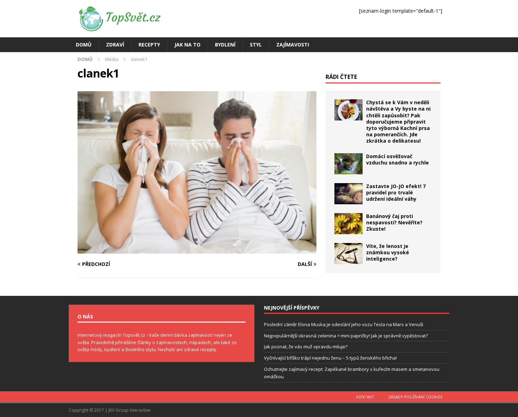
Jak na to (187, 44)
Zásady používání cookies (415, 396)
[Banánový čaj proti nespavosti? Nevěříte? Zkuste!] (348, 223)
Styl (256, 44)
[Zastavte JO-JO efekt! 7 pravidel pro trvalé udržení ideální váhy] (348, 193)
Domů (84, 44)
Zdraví (115, 44)
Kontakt (365, 396)
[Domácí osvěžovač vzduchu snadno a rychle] (348, 163)
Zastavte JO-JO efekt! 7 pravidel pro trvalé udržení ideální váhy (396, 192)
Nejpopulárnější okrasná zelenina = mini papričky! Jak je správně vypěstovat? (346, 335)
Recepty (149, 44)
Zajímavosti (292, 44)
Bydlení (225, 44)
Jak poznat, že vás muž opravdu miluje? (305, 346)
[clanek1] (197, 249)
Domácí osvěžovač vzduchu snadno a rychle (397, 159)
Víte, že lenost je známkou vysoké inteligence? (387, 252)
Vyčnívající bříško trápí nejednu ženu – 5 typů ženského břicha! (330, 358)
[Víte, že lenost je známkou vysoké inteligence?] (348, 253)
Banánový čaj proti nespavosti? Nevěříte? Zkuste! (394, 222)
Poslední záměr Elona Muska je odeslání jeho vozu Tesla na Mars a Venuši (343, 324)
